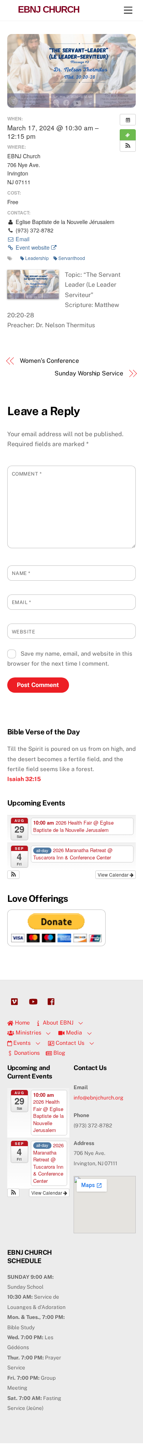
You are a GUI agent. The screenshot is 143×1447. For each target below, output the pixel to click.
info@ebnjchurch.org (99, 1098)
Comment (27, 474)
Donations (26, 1052)
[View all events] (128, 119)
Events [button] (21, 1042)
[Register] (128, 135)
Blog (58, 1052)
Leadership (37, 258)
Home (21, 1022)
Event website (32, 247)
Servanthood (71, 258)
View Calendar (114, 874)
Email (21, 239)
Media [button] (73, 1032)
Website (23, 632)
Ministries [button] (27, 1032)
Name (21, 573)
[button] (127, 146)
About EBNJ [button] (57, 1022)
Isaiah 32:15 (24, 779)
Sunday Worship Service (89, 373)
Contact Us (69, 1042)
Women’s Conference (49, 360)
